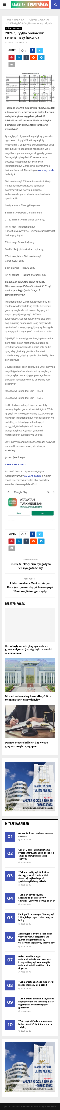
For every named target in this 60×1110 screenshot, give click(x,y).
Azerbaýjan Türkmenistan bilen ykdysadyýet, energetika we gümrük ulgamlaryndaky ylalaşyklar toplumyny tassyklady (36, 938)
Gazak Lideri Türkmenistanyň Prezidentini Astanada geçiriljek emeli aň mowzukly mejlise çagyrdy (36, 854)
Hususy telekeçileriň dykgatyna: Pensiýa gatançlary (30, 566)
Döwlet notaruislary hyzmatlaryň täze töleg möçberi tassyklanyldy (28, 698)
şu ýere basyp (32, 475)
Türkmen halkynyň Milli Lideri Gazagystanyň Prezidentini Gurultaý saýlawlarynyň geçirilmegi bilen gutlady (34, 876)
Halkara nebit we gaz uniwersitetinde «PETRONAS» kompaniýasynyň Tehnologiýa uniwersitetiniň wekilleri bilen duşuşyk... (34, 962)
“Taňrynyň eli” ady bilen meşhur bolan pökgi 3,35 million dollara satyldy (35, 1024)
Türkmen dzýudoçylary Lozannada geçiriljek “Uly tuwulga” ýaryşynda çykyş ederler (36, 898)
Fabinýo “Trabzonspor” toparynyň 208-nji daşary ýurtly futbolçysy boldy (36, 917)
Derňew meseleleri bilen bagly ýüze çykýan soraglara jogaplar (26, 744)
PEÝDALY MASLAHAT (13, 28)
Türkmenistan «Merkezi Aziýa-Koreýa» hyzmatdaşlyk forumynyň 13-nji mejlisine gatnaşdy (30, 587)
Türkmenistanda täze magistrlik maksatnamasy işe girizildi (36, 983)
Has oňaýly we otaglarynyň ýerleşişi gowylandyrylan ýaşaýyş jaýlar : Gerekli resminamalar (28, 649)
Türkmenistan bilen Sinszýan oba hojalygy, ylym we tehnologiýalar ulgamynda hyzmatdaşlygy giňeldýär (36, 1003)
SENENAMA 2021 (15, 464)
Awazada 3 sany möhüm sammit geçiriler (35, 834)
